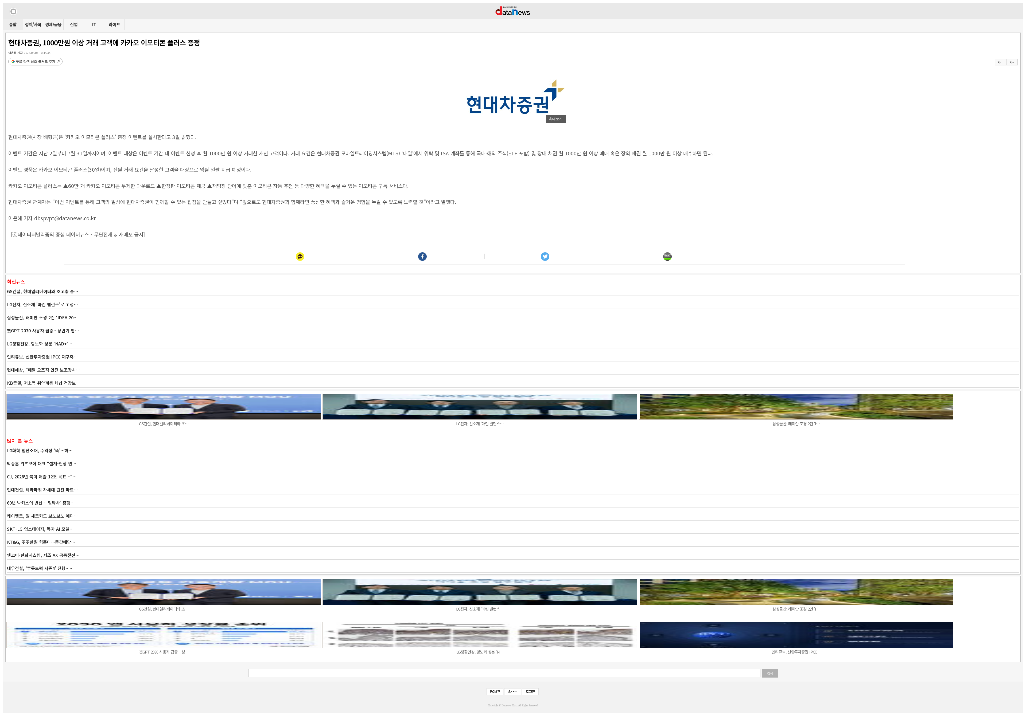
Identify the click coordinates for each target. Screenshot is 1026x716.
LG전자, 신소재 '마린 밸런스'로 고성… (42, 304)
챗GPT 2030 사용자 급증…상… (164, 652)
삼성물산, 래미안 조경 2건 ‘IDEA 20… (42, 317)
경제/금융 (53, 24)
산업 (73, 24)
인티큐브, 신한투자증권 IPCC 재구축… (42, 356)
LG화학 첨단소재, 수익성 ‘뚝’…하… (39, 450)
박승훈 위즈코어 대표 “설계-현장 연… (41, 463)
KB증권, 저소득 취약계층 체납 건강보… (43, 383)
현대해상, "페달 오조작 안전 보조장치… (43, 370)
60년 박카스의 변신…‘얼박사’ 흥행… (41, 502)
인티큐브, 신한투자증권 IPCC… (796, 652)
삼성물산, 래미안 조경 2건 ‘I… (796, 423)
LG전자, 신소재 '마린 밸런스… (480, 423)
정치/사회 (33, 24)
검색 (770, 673)
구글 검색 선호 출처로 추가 (35, 61)
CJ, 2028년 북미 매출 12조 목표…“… (41, 476)
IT (94, 24)
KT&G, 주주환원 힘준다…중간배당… (41, 542)
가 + (1000, 62)
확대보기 (555, 119)
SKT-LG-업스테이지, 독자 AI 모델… (40, 529)
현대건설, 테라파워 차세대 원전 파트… (42, 489)
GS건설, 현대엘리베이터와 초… (164, 423)
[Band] (667, 256)
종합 (13, 24)
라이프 (114, 24)
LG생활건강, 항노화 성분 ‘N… (479, 652)
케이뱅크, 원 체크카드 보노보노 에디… (42, 516)
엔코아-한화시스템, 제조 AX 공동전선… (43, 555)
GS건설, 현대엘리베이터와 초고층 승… (42, 291)
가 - (1011, 62)
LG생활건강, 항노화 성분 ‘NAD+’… (39, 343)
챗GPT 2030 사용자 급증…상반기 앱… (43, 330)
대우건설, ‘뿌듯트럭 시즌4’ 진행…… (40, 568)
